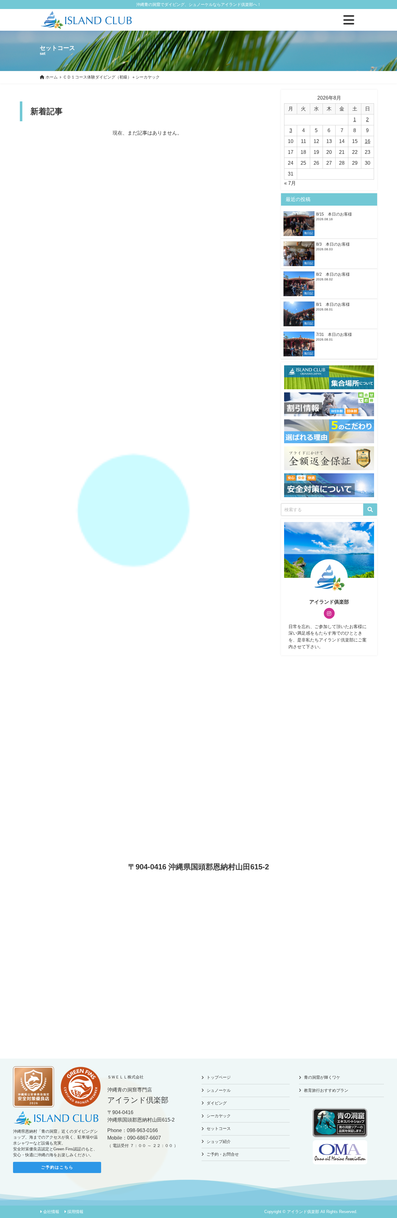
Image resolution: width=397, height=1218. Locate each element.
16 (367, 141)
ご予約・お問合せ (223, 1154)
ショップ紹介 (219, 1141)
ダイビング (217, 1103)
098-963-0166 (142, 1130)
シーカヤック (219, 1115)
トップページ (219, 1077)
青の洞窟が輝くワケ (322, 1077)
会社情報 (51, 1211)
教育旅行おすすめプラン (326, 1090)
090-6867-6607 (144, 1137)
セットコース (219, 1128)
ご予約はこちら (57, 1167)
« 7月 (290, 183)
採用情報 (75, 1211)
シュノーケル (219, 1090)
